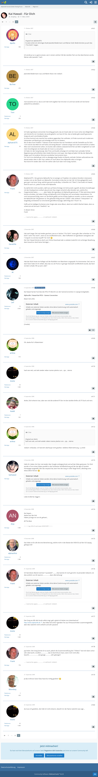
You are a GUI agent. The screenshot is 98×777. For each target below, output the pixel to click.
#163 (93, 98)
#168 (93, 288)
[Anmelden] (91, 2)
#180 (93, 705)
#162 (93, 70)
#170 (93, 366)
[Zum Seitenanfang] (95, 774)
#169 (93, 338)
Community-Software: (49, 774)
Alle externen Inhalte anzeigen (60, 313)
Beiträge (6, 47)
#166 (93, 229)
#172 (93, 427)
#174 (93, 509)
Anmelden (39, 755)
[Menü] (95, 2)
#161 (93, 28)
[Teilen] (95, 21)
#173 (93, 460)
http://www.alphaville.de (32, 622)
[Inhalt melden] (93, 61)
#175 (93, 539)
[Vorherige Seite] (2, 21)
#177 (93, 616)
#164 (93, 128)
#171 (93, 396)
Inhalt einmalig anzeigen (43, 313)
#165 (93, 174)
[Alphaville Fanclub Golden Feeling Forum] (4, 2)
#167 (93, 257)
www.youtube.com (71, 304)
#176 (93, 569)
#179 (93, 675)
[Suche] (86, 2)
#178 (93, 647)
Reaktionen (7, 116)
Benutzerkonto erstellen (54, 755)
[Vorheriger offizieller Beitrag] (93, 330)
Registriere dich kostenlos (53, 750)
